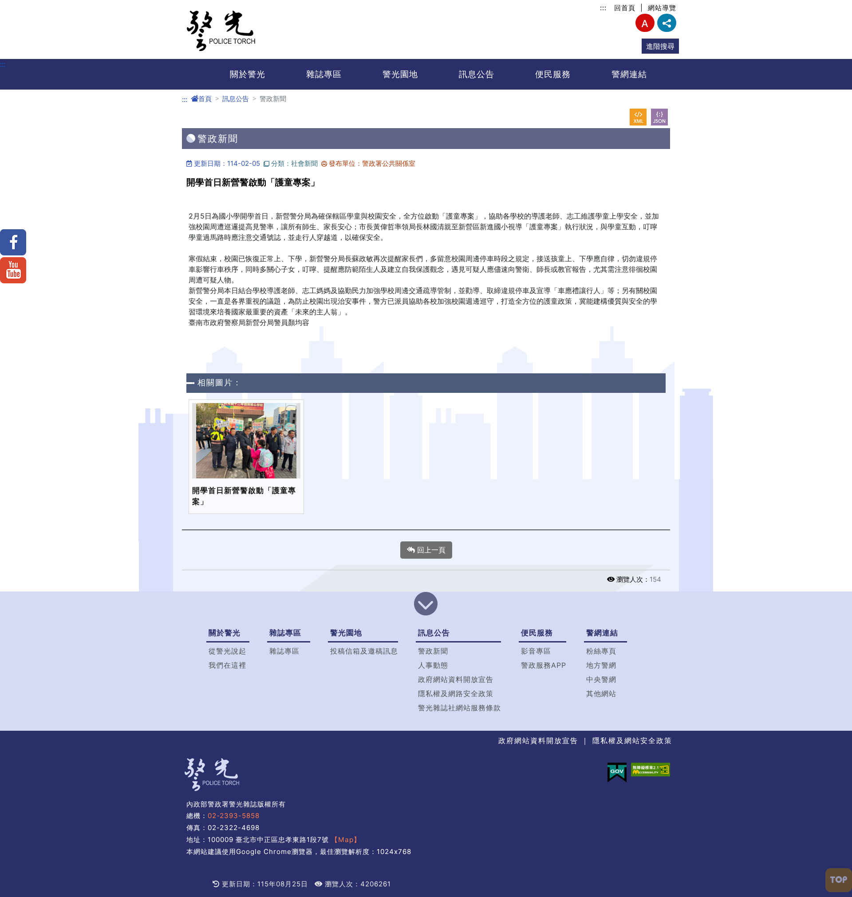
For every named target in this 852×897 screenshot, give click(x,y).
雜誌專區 (324, 74)
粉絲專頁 (601, 650)
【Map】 (346, 839)
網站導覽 (662, 8)
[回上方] (838, 880)
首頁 (205, 98)
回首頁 (624, 8)
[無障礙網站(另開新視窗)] (650, 769)
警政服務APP (543, 665)
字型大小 (645, 23)
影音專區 (536, 650)
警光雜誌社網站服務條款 (459, 707)
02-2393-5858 (234, 815)
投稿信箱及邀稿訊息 (364, 650)
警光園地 (400, 74)
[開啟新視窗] (638, 117)
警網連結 (629, 74)
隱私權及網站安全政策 (632, 740)
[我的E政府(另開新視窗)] (617, 773)
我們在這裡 (227, 665)
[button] (426, 604)
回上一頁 (430, 549)
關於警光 (247, 74)
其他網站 (601, 693)
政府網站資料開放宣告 (455, 679)
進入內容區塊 (21, 5)
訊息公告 (476, 74)
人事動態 (433, 665)
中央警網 (601, 679)
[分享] (666, 23)
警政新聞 (433, 650)
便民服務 (553, 74)
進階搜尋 (660, 46)
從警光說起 (227, 650)
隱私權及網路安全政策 (455, 693)
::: (603, 8)
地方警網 (601, 665)
